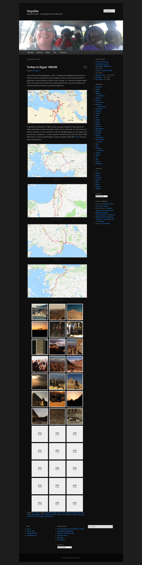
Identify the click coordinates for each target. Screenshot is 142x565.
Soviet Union (100, 139)
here (62, 300)
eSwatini (98, 93)
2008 (77, 137)
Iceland (98, 113)
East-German (102, 107)
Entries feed (31, 531)
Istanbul (47, 514)
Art (96, 171)
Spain (97, 144)
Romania (98, 133)
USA (97, 159)
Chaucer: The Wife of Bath (104, 70)
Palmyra (74, 514)
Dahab (74, 513)
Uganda (98, 155)
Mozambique (100, 128)
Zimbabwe (99, 164)
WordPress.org (32, 535)
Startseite (30, 52)
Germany (98, 104)
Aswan (59, 513)
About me (39, 52)
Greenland (99, 109)
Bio (34, 513)
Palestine (68, 514)
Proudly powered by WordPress (71, 558)
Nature (98, 184)
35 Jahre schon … (101, 75)
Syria (28, 516)
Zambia (98, 161)
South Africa (100, 137)
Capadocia (69, 513)
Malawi (98, 124)
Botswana (99, 87)
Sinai (82, 514)
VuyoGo (33, 11)
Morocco (98, 126)
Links (54, 52)
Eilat (82, 513)
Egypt (78, 513)
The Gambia (99, 102)
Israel (42, 514)
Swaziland (101, 96)
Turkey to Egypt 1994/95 (42, 67)
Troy (37, 516)
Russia (100, 142)
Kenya (97, 122)
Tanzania (98, 148)
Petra (79, 514)
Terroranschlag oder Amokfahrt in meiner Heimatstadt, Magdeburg (103, 64)
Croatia (98, 89)
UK (96, 157)
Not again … (99, 77)
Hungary (98, 111)
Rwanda (98, 135)
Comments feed (32, 533)
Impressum (63, 52)
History (98, 176)
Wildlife (98, 189)
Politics (98, 186)
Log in (29, 529)
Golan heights (36, 514)
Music (97, 182)
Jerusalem (53, 514)
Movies (98, 180)
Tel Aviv (33, 516)
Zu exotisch (99, 79)
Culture (98, 173)
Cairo (63, 513)
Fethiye (29, 514)
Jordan (59, 514)
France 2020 (105, 223)
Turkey (41, 516)
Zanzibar (101, 150)
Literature (99, 178)
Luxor (63, 514)
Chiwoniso (111, 215)
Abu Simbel (48, 513)
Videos (48, 52)
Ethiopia (98, 98)
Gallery (37, 513)
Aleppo (54, 513)
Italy (97, 117)
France (98, 100)
